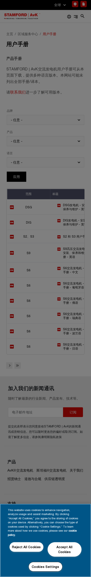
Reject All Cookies (26, 547)
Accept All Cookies (64, 549)
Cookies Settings (45, 567)
